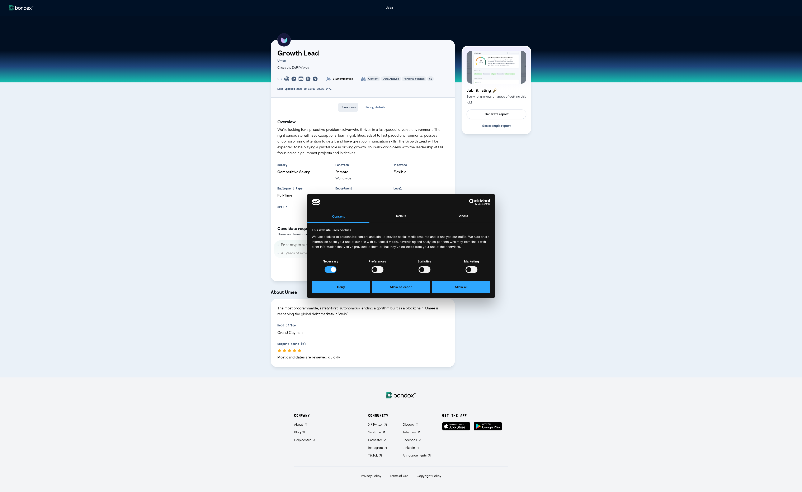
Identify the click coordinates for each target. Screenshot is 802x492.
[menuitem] (390, 7)
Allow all (461, 287)
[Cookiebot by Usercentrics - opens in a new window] (472, 202)
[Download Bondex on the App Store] (456, 426)
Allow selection (401, 287)
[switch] (377, 269)
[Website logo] (21, 7)
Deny (341, 287)
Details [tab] (401, 216)
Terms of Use (399, 476)
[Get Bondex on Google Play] (488, 426)
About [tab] (463, 216)
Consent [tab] (338, 216)
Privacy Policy (371, 476)
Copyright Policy (429, 476)
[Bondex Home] (401, 395)
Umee (281, 61)
